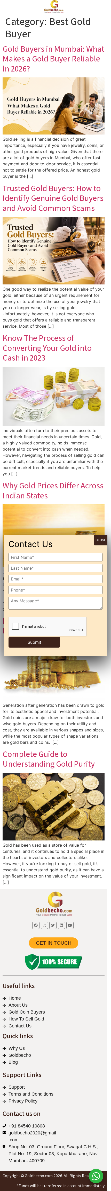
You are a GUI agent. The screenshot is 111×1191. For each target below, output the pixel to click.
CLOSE (101, 540)
